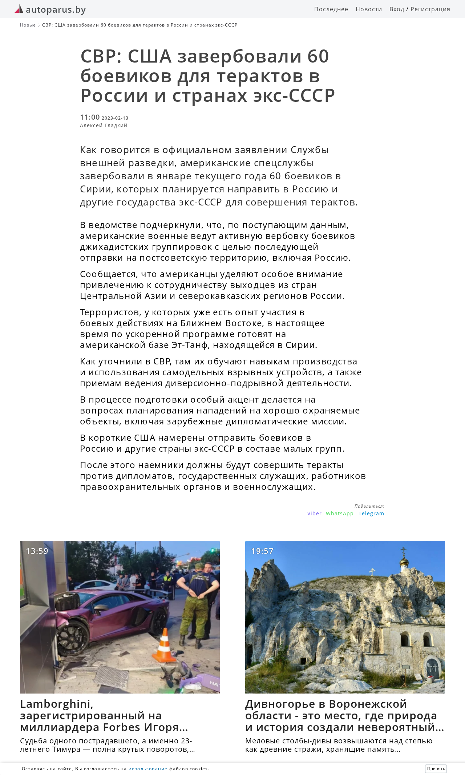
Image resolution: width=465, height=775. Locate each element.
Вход (396, 9)
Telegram (371, 513)
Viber (314, 513)
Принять (436, 768)
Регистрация (430, 9)
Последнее (331, 9)
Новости (369, 9)
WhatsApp (340, 513)
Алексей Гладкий (104, 125)
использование (148, 769)
